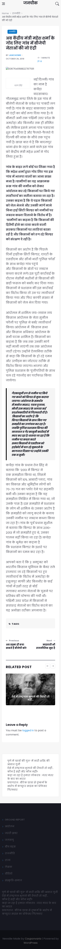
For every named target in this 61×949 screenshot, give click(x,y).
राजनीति (12, 32)
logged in (28, 730)
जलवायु (9, 840)
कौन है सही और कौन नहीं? (22, 771)
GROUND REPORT (15, 819)
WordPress (31, 943)
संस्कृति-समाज (13, 880)
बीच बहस (10, 846)
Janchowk (15, 55)
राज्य (7, 860)
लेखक (8, 866)
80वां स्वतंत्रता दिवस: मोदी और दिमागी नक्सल (30, 698)
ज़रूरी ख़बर (11, 833)
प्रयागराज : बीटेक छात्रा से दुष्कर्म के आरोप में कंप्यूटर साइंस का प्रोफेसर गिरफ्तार (27, 786)
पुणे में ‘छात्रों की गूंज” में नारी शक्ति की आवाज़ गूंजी (30, 892)
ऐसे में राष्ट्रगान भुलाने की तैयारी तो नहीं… (30, 768)
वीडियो (8, 873)
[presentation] (47, 666)
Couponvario (33, 938)
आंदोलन (9, 826)
